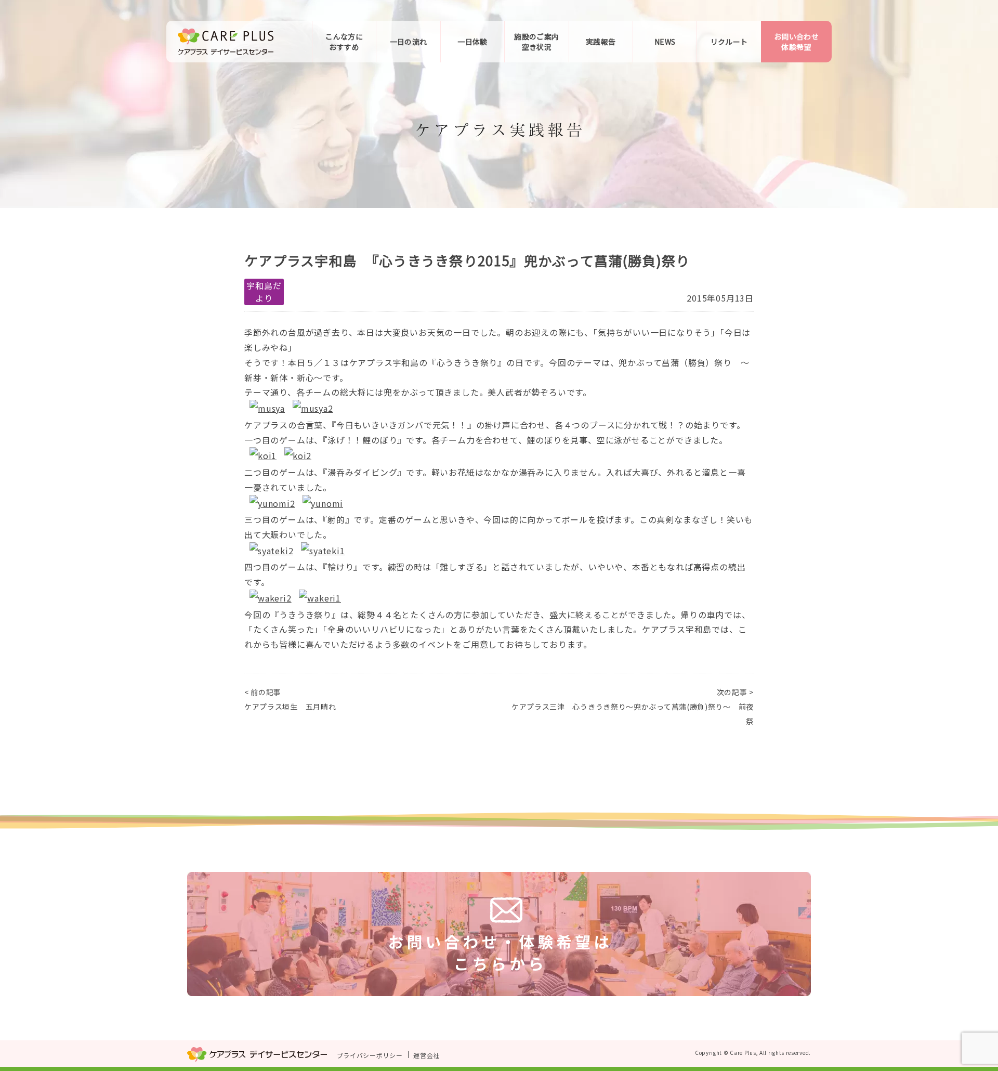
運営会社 (426, 1054)
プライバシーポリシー (370, 1054)
